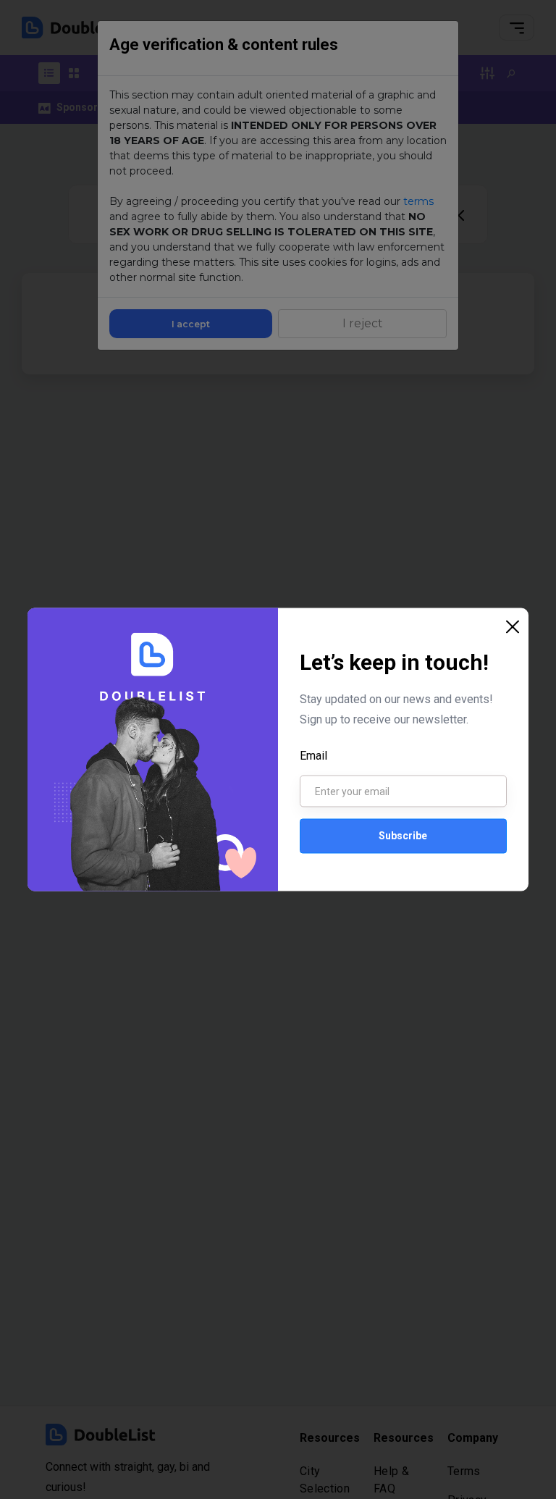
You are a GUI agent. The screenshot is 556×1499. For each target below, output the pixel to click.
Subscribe (403, 835)
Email (313, 755)
